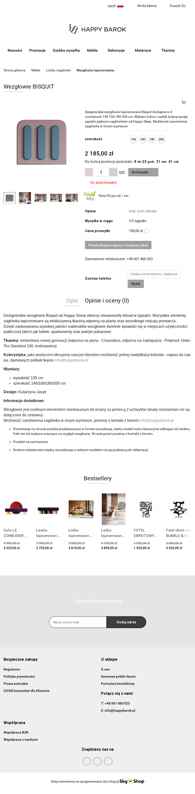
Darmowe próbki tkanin (118, 676)
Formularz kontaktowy (118, 683)
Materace (143, 50)
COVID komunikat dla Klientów (26, 691)
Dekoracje (117, 50)
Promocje (37, 50)
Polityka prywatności (19, 676)
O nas (105, 669)
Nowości (15, 50)
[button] (21, 659)
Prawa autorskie (16, 683)
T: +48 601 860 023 (115, 703)
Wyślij (135, 284)
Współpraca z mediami (21, 739)
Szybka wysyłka (66, 50)
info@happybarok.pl (71, 360)
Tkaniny (168, 50)
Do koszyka (140, 172)
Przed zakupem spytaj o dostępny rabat (118, 245)
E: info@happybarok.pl (118, 710)
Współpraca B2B (16, 732)
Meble (93, 50)
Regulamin (12, 669)
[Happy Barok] (184, 102)
